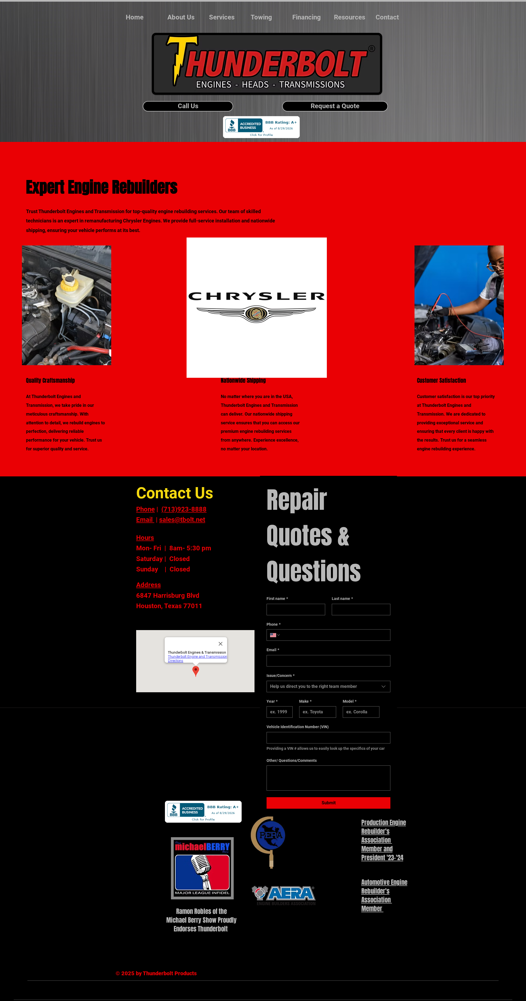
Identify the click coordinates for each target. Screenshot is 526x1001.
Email (273, 650)
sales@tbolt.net (182, 520)
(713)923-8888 (184, 509)
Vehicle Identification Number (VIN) (298, 727)
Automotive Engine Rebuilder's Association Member (384, 896)
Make (305, 701)
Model (349, 701)
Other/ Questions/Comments (292, 760)
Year (272, 701)
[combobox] (328, 686)
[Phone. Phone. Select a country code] (275, 635)
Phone (274, 624)
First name (277, 598)
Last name (342, 598)
